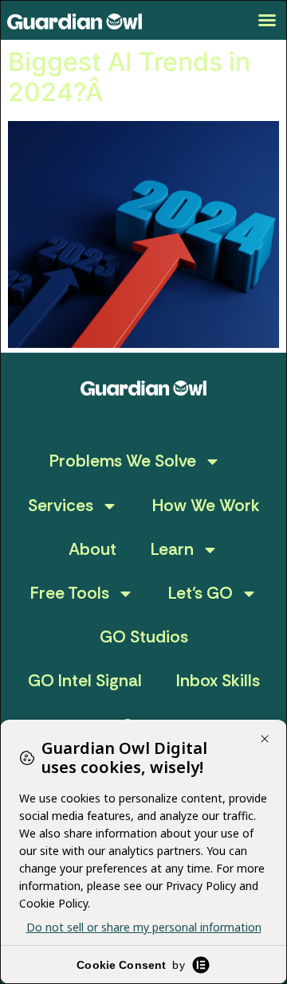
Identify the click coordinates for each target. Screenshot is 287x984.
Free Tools (69, 593)
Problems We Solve (122, 461)
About (92, 549)
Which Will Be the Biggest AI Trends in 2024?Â (129, 61)
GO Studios (144, 637)
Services (60, 505)
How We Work (206, 505)
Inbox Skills (218, 681)
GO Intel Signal (85, 681)
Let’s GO (200, 593)
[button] (267, 20)
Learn (172, 549)
